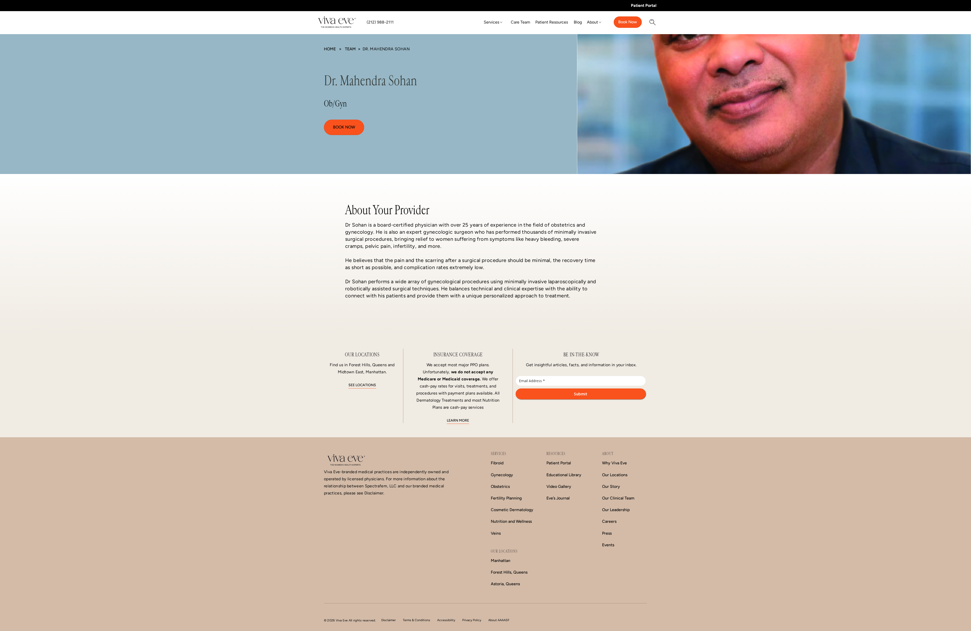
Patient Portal (643, 5)
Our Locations (614, 474)
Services (491, 22)
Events (608, 544)
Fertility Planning (506, 498)
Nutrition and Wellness (511, 521)
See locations (362, 385)
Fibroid (497, 463)
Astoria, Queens (505, 583)
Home (330, 49)
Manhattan (500, 560)
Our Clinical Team (618, 498)
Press (607, 533)
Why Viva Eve (614, 463)
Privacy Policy (471, 620)
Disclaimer (388, 620)
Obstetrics (500, 486)
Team (350, 49)
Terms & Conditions (416, 620)
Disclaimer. (374, 493)
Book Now (627, 21)
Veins (496, 533)
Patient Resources (551, 22)
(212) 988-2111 (380, 22)
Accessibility (446, 620)
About (592, 22)
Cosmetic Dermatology (512, 509)
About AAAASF (499, 620)
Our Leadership (616, 509)
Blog (578, 22)
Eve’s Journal (558, 498)
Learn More (458, 420)
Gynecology (502, 474)
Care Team (520, 22)
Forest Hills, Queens (509, 572)
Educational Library (563, 474)
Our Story (611, 486)
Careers (609, 521)
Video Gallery (558, 486)
